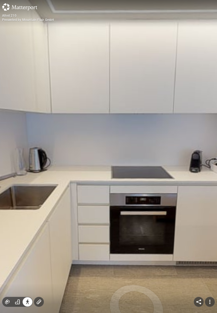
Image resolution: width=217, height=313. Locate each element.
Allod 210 (9, 16)
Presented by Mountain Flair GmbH (28, 20)
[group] (17, 302)
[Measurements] (39, 302)
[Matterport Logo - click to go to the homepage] (19, 7)
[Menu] (210, 302)
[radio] (7, 302)
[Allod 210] (108, 156)
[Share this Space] (199, 302)
